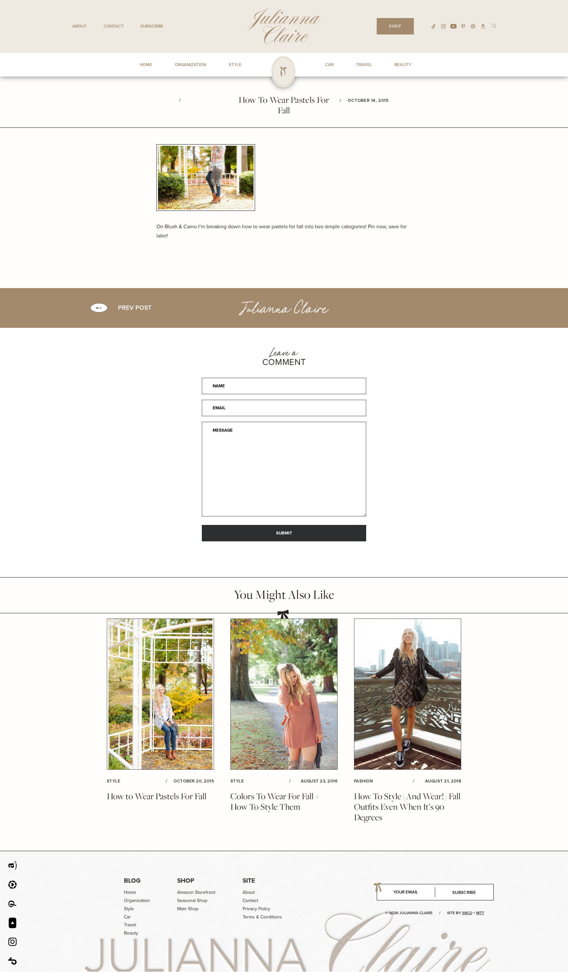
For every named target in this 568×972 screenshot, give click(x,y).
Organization (137, 900)
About (79, 26)
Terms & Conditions (262, 917)
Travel (130, 924)
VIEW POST (160, 694)
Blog (132, 880)
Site (249, 880)
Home (130, 892)
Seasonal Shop (192, 900)
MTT (480, 913)
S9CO (467, 913)
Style (129, 908)
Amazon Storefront (196, 892)
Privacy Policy (256, 908)
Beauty (131, 933)
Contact (114, 26)
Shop (185, 880)
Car (127, 917)
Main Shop (188, 908)
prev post (135, 307)
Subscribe (151, 26)
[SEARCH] (494, 25)
